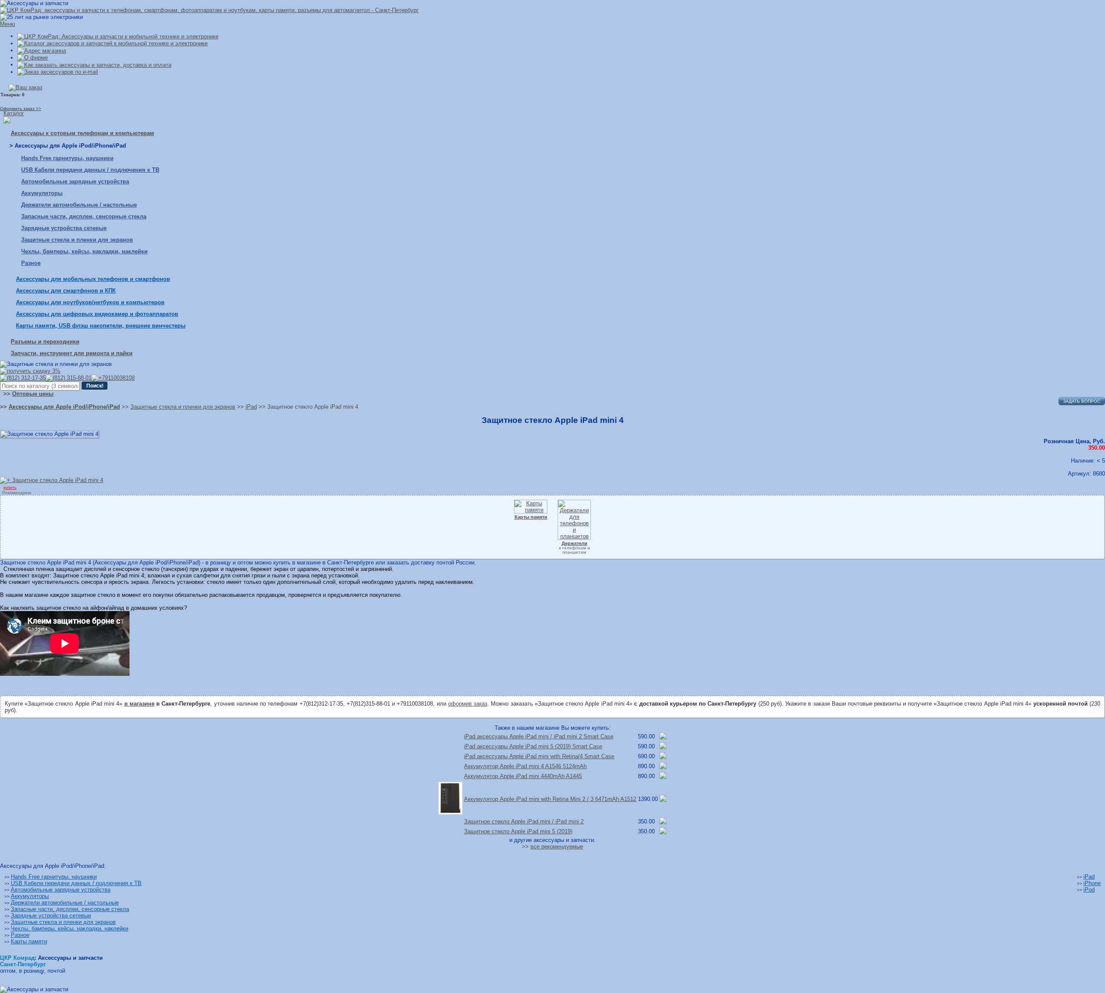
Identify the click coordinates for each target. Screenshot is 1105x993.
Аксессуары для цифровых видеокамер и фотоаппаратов (97, 314)
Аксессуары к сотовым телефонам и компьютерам (82, 133)
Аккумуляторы (42, 193)
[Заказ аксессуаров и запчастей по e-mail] (57, 72)
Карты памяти (29, 941)
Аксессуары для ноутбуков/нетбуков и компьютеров (90, 302)
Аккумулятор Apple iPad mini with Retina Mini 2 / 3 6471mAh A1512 (550, 799)
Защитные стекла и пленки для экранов (77, 239)
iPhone (1092, 883)
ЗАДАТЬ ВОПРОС (1081, 401)
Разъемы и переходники (45, 341)
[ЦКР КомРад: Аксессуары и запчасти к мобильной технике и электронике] (209, 10)
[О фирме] (32, 57)
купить (9, 487)
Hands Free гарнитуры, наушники (67, 158)
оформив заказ (467, 703)
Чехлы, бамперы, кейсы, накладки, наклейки (84, 251)
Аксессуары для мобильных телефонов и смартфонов (93, 279)
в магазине (139, 703)
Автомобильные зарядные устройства (75, 181)
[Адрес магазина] (41, 50)
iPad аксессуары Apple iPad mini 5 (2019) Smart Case (533, 746)
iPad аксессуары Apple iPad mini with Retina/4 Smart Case (539, 756)
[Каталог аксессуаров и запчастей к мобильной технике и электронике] (112, 43)
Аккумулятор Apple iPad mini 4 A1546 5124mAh (525, 766)
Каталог (13, 113)
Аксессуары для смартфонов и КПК (66, 290)
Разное (31, 263)
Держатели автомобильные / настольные (79, 205)
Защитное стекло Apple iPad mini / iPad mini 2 (524, 821)
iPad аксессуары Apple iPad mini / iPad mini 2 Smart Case (538, 736)
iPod (1089, 889)
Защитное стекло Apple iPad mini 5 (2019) (518, 831)
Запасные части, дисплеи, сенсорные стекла (83, 216)
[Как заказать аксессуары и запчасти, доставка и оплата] (94, 64)
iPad (1089, 876)
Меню (7, 24)
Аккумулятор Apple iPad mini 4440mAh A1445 (523, 776)
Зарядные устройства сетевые (64, 228)
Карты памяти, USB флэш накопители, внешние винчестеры (101, 325)
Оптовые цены (33, 394)
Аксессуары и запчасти (70, 958)
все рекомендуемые (556, 846)
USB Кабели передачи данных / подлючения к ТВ (90, 170)
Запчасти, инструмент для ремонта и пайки (72, 353)
